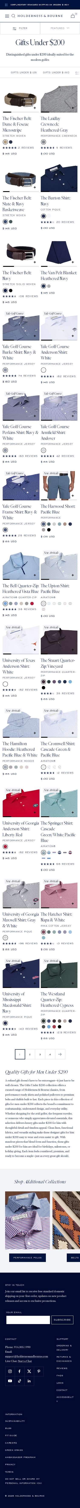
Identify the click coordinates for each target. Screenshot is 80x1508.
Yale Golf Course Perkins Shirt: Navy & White (20, 433)
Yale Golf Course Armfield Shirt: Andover (55, 433)
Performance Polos (27, 1257)
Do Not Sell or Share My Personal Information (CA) (23, 1480)
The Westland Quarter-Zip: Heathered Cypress (57, 1000)
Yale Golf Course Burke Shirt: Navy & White (19, 352)
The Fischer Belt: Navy (17, 276)
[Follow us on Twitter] (29, 1371)
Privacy (10, 1464)
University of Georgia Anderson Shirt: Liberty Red (21, 829)
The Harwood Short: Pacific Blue (58, 509)
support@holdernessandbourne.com (26, 1356)
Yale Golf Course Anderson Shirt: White (55, 352)
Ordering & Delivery (64, 1347)
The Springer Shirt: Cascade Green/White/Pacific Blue (58, 832)
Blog (8, 1428)
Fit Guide (11, 1435)
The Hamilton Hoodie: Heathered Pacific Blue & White (20, 750)
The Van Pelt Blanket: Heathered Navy (59, 276)
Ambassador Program (20, 1457)
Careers (11, 1442)
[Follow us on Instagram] (10, 1371)
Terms (9, 1471)
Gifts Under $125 (24, 72)
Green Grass (14, 1449)
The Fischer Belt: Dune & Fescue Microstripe (17, 124)
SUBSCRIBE (62, 1320)
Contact (62, 1389)
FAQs (60, 1375)
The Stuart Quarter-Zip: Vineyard (58, 663)
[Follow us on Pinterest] (39, 1371)
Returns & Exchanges (64, 1358)
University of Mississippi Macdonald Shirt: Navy (17, 1003)
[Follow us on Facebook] (19, 1371)
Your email (14, 1312)
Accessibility (65, 1399)
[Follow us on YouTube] (10, 1381)
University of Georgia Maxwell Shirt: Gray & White (21, 920)
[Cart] (73, 16)
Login (60, 1382)
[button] (60, 28)
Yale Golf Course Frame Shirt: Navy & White (20, 512)
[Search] (13, 16)
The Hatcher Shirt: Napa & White (56, 917)
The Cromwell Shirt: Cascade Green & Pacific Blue (58, 750)
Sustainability (15, 1420)
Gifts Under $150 (56, 72)
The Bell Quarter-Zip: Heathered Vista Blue (21, 589)
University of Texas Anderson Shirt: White (19, 666)
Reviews (62, 1368)
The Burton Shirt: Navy (55, 201)
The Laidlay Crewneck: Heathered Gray (54, 124)
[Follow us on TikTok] (19, 1381)
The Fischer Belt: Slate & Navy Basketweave (17, 204)
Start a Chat (25, 1361)
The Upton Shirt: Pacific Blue (55, 589)
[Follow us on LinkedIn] (29, 1381)
